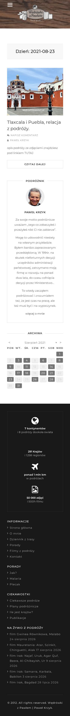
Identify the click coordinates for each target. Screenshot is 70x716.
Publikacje (18, 618)
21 (51, 373)
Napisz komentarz (24, 135)
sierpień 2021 (35, 342)
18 (26, 373)
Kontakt (16, 556)
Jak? (13, 573)
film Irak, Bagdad (23, 682)
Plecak (15, 584)
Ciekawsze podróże (25, 600)
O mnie (15, 533)
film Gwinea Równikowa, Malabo (35, 634)
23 (10, 379)
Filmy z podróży (22, 551)
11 (27, 366)
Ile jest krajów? (21, 612)
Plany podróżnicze (24, 606)
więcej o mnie (35, 313)
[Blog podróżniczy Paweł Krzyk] (35, 20)
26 (35, 379)
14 (51, 366)
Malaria (15, 578)
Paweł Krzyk (19, 140)
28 (51, 379)
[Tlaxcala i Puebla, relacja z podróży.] (35, 91)
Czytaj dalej (35, 164)
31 (18, 385)
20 (43, 373)
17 (18, 373)
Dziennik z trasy (22, 539)
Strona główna (21, 527)
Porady (15, 545)
